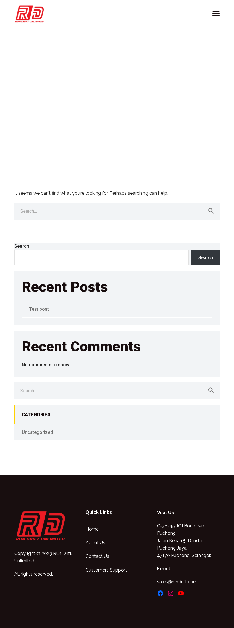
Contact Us (97, 556)
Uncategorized (37, 432)
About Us (95, 542)
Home (92, 529)
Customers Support (106, 570)
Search (21, 246)
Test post (39, 309)
